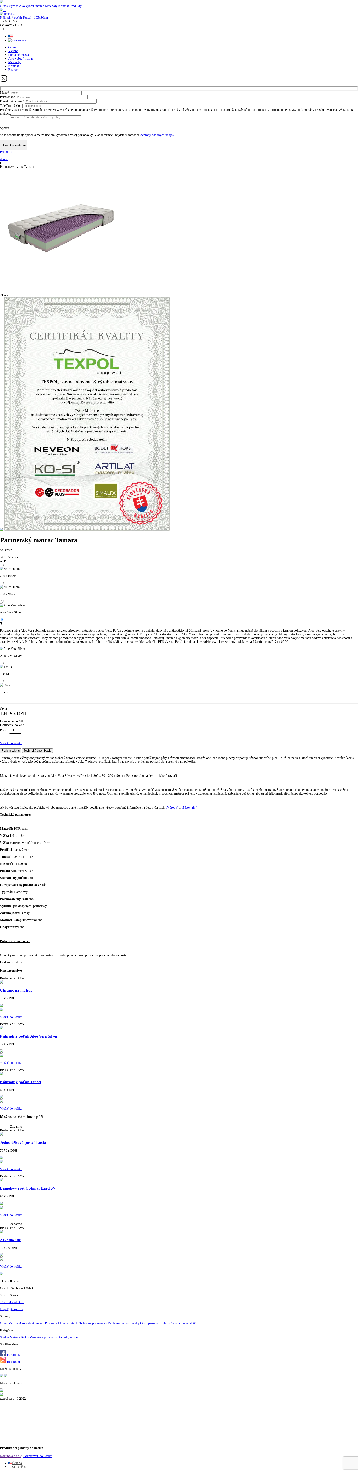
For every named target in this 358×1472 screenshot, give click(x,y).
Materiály (51, 6)
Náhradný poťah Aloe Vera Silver (29, 1036)
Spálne (4, 1337)
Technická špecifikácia (37, 750)
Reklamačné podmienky (123, 1323)
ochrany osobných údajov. (157, 135)
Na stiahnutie (179, 1323)
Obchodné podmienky (92, 1323)
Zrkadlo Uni (10, 1240)
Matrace (15, 1337)
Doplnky (63, 1337)
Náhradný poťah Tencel (20, 1082)
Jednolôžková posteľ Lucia (23, 1142)
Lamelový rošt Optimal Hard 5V (28, 1188)
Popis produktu (11, 750)
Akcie (4, 159)
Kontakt (63, 6)
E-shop (13, 69)
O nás (4, 6)
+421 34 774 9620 (12, 1302)
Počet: (4, 730)
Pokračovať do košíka (37, 1456)
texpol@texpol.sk (11, 1309)
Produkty (6, 151)
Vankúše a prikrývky (43, 1337)
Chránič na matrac (16, 990)
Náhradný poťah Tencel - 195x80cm (24, 17)
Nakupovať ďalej (11, 1456)
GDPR (193, 1323)
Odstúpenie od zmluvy (155, 1323)
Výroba (13, 6)
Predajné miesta (18, 54)
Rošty (25, 1337)
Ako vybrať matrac (31, 6)
